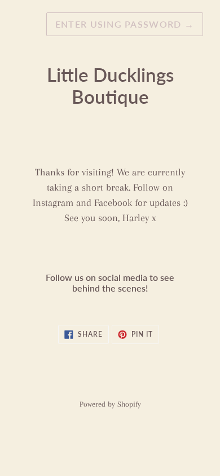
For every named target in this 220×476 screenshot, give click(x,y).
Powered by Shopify (110, 404)
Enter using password (124, 24)
